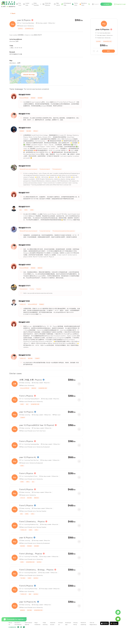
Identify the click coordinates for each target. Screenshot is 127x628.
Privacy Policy (76, 623)
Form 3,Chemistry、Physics (32, 521)
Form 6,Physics (26, 489)
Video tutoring (45, 623)
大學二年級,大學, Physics (30, 380)
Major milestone (37, 623)
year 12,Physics (26, 412)
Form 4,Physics (26, 396)
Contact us (60, 623)
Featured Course (52, 623)
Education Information (18, 623)
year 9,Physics (24, 20)
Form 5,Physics (26, 505)
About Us (10, 623)
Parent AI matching (83, 623)
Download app (68, 623)
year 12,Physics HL (27, 457)
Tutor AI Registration (93, 623)
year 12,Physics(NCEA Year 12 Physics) (36, 425)
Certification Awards (28, 623)
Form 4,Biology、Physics (30, 553)
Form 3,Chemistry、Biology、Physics (36, 570)
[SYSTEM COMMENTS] (118, 619)
